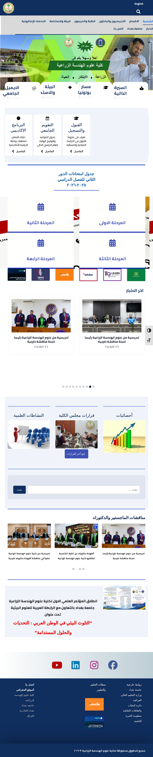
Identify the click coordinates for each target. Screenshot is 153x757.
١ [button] (93, 387)
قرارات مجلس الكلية (76, 415)
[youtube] (57, 665)
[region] (76, 62)
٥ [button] (80, 387)
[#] (18, 118)
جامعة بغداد (135, 689)
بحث (19, 489)
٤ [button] (83, 387)
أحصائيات (124, 415)
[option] (111, 325)
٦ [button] (77, 387)
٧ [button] (73, 387)
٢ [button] (90, 387)
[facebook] (113, 665)
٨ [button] (70, 387)
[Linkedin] (75, 665)
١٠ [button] (63, 387)
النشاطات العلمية (29, 415)
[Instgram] (94, 665)
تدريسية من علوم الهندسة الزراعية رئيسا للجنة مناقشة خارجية (112, 339)
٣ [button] (87, 387)
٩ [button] (66, 387)
